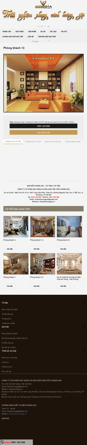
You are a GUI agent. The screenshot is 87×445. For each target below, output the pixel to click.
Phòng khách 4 (9, 240)
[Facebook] (38, 26)
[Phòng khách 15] (42, 263)
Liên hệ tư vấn (43, 132)
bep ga (16, 122)
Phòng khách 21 (63, 240)
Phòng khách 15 (36, 277)
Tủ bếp (5, 302)
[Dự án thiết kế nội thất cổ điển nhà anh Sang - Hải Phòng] (69, 263)
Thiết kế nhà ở (7, 367)
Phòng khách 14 (36, 240)
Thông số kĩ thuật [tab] (33, 141)
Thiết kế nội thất (9, 350)
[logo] (43, 4)
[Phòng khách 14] (42, 226)
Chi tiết (10, 249)
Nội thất (5, 326)
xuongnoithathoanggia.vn (17, 414)
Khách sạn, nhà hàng (9, 357)
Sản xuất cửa (6, 371)
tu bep (22, 122)
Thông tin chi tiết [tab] (13, 141)
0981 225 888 (43, 125)
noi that (71, 122)
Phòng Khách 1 (9, 277)
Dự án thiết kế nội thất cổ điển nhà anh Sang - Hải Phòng (69, 278)
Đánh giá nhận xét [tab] (53, 141)
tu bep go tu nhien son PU (34, 122)
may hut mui (57, 122)
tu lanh (65, 122)
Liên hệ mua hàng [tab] (73, 141)
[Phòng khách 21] (69, 226)
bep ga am (48, 122)
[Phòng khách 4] (15, 226)
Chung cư (5, 362)
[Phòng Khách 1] (15, 263)
